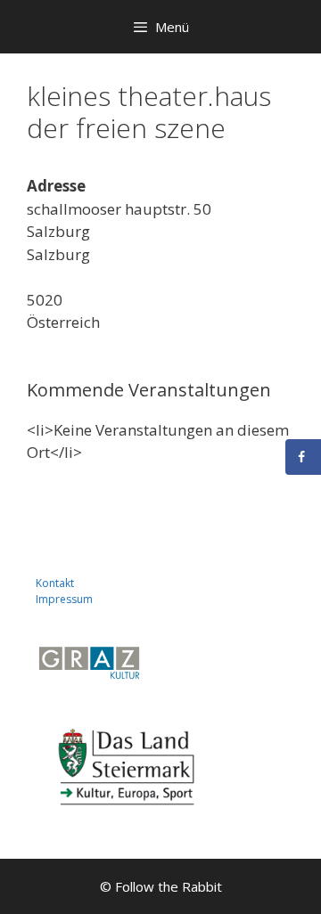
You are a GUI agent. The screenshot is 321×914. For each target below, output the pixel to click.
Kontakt (55, 583)
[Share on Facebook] (303, 457)
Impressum (64, 599)
